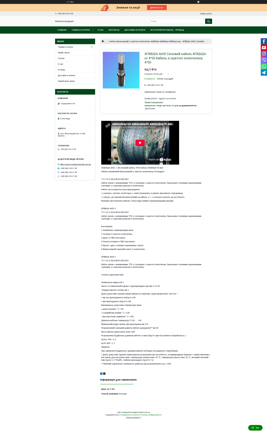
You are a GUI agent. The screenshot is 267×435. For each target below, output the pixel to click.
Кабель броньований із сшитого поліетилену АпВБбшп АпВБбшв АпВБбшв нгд (145, 41)
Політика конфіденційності (151, 415)
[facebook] (101, 374)
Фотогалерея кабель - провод (167, 30)
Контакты (114, 30)
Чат (257, 428)
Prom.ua (146, 412)
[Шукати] (208, 21)
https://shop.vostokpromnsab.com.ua (75, 164)
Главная (62, 30)
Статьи (61, 58)
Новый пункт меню (66, 81)
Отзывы (61, 70)
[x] (104, 374)
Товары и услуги (80, 30)
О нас (100, 30)
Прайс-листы (64, 53)
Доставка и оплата (134, 30)
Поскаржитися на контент (129, 415)
